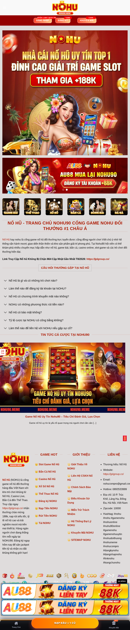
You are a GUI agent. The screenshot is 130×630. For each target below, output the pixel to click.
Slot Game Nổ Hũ (49, 464)
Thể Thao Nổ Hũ (48, 493)
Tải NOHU (45, 523)
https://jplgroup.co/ (12, 508)
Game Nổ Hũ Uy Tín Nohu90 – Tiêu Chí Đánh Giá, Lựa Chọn (62, 416)
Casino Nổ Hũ (47, 479)
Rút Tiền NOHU (48, 515)
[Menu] (4, 8)
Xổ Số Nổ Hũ (46, 486)
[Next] (121, 175)
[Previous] (9, 175)
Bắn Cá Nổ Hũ (47, 471)
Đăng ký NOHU (48, 501)
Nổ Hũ (6, 239)
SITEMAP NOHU (81, 540)
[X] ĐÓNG (122, 581)
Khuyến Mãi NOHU (82, 532)
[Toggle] (5, 281)
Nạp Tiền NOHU (48, 508)
